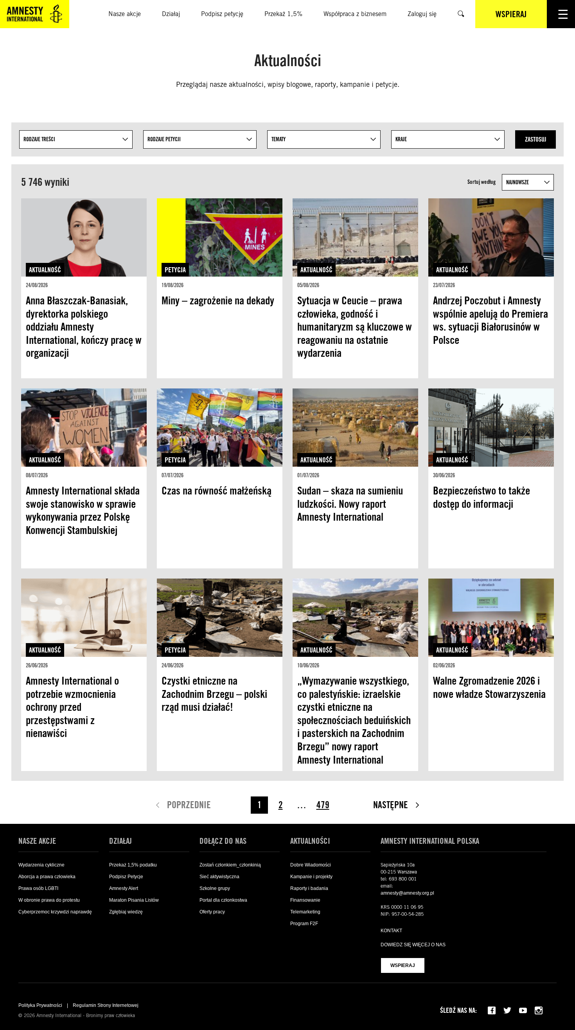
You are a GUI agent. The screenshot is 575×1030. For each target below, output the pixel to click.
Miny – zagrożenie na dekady (218, 300)
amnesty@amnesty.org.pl (407, 893)
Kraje (401, 139)
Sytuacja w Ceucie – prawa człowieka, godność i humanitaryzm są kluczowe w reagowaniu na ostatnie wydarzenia (354, 327)
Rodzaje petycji (164, 139)
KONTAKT (391, 930)
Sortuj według (481, 182)
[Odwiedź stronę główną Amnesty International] (34, 14)
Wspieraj (402, 965)
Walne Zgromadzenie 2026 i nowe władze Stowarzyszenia (489, 687)
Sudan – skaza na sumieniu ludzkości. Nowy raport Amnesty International (350, 503)
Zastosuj (535, 139)
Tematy (278, 139)
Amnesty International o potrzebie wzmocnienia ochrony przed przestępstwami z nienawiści (72, 707)
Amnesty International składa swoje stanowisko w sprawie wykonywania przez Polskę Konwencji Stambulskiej (83, 510)
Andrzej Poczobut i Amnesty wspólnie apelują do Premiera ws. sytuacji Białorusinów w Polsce (490, 320)
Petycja (175, 270)
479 (322, 805)
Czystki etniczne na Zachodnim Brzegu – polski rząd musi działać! (214, 694)
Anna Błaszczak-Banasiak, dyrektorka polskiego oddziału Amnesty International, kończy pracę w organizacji (84, 327)
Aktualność (45, 270)
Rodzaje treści (39, 139)
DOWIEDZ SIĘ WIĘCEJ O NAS (413, 944)
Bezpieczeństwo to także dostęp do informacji (481, 497)
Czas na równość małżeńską (216, 490)
